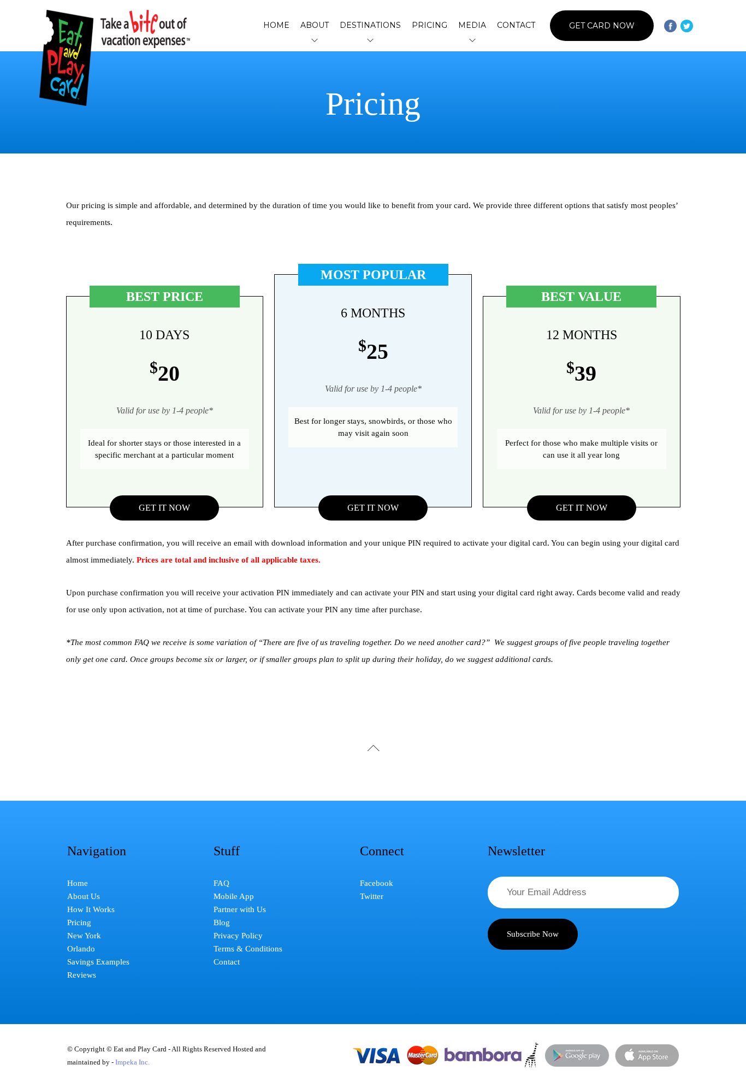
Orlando (370, 108)
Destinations (370, 25)
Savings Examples (98, 961)
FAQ (221, 883)
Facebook (376, 883)
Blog (222, 922)
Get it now (164, 507)
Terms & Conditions (248, 948)
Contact (516, 25)
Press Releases (472, 138)
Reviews (472, 108)
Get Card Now (602, 26)
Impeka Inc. (132, 1062)
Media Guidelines (472, 123)
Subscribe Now (533, 934)
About (314, 25)
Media (472, 25)
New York (370, 92)
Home (276, 25)
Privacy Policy (238, 935)
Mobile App (234, 896)
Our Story (315, 108)
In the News (472, 92)
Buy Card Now (370, 147)
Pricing (429, 25)
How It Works (314, 123)
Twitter (371, 896)
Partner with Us (240, 909)
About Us (314, 92)
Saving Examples (314, 138)
